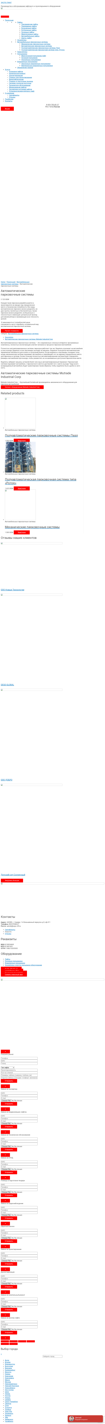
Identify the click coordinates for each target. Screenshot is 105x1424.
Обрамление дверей (25, 68)
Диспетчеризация (16, 76)
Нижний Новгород (12, 1386)
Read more (22, 441)
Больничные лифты (29, 28)
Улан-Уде (8, 1411)
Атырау (8, 1362)
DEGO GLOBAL (7, 685)
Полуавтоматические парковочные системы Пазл (40, 48)
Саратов (8, 1404)
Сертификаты (14, 95)
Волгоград (9, 1366)
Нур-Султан (9, 1390)
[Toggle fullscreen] (22, 1341)
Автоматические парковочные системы (36, 46)
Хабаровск (9, 1419)
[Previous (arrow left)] (5, 1344)
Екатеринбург (10, 1370)
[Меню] (5, 17)
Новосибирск (10, 1388)
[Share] (13, 1341)
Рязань (7, 1398)
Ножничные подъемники (31, 60)
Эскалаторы (22, 40)
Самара (8, 1400)
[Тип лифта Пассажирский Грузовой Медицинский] (52, 1070)
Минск (7, 1380)
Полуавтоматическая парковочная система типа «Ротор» (43, 50)
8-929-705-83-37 (52, 105)
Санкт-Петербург (11, 1402)
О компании (9, 93)
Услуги (7, 70)
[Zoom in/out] (31, 1341)
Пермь (7, 1394)
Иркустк (8, 1372)
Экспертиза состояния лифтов (20, 89)
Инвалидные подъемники (27, 62)
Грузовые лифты (27, 32)
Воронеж (8, 1368)
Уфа (6, 1417)
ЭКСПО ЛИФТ (6, 3)
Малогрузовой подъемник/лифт (33, 56)
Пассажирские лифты (29, 24)
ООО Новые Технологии (12, 590)
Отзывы (12, 97)
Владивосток (10, 1364)
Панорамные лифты (29, 26)
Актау (7, 1360)
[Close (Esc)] (5, 1341)
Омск (7, 1392)
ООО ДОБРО (6, 780)
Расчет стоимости (12, 331)
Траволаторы (22, 52)
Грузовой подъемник (29, 58)
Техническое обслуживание (19, 85)
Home (3, 282)
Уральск (8, 1415)
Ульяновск (9, 1413)
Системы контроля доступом (20, 83)
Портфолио (9, 99)
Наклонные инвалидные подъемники (35, 64)
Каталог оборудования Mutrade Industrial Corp (22, 387)
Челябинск (9, 1421)
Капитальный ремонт (17, 73)
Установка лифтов (16, 71)
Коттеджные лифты (29, 30)
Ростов (7, 1396)
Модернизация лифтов (17, 87)
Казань (7, 1374)
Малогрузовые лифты (29, 34)
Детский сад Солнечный (13, 874)
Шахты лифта (26, 38)
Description (9, 337)
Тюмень (8, 1410)
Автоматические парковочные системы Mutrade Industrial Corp (29, 339)
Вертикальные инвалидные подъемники (37, 66)
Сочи (7, 1406)
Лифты (20, 22)
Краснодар (9, 1376)
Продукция (9, 20)
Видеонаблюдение (16, 79)
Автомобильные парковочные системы (32, 42)
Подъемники (22, 54)
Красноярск (9, 1378)
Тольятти (8, 1408)
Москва (8, 1382)
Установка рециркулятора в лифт (21, 91)
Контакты (8, 101)
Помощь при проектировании (20, 77)
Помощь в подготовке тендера (21, 81)
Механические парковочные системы (35, 44)
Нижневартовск (11, 1384)
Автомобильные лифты (30, 36)
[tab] (44, 337)
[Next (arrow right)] (13, 1344)
